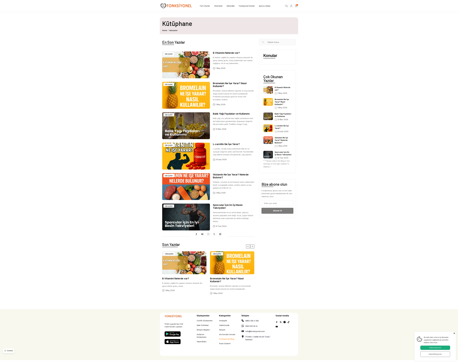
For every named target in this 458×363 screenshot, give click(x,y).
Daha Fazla (433, 342)
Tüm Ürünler (205, 6)
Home (164, 30)
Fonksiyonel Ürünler (247, 6)
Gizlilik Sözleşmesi (205, 321)
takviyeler (173, 30)
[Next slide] (252, 246)
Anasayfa (223, 321)
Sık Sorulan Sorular (227, 334)
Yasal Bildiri (201, 342)
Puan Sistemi (225, 343)
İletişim (222, 330)
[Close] (454, 333)
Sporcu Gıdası (264, 6)
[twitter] (214, 234)
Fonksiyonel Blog (226, 339)
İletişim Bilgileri (203, 330)
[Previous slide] (248, 246)
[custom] (220, 234)
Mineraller (231, 6)
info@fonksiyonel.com (255, 331)
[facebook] (196, 234)
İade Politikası (203, 325)
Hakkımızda (224, 325)
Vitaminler (218, 6)
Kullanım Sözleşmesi (201, 335)
